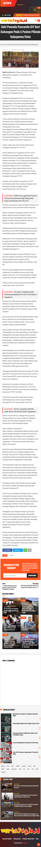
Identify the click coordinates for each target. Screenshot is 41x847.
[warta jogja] (20, 835)
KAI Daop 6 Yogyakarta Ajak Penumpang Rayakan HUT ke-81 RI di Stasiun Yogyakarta (20, 294)
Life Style (29, 766)
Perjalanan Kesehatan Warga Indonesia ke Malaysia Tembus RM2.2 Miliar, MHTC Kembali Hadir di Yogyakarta (29, 643)
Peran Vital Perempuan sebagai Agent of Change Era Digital (25, 753)
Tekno (28, 769)
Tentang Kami (17, 839)
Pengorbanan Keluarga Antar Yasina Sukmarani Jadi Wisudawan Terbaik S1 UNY (25, 796)
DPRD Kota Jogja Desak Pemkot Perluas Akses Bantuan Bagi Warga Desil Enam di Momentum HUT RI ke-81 (20, 198)
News (11, 556)
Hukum (12, 766)
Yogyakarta (3, 772)
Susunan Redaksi (7, 839)
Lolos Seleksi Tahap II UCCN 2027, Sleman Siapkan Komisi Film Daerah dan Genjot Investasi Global (10, 643)
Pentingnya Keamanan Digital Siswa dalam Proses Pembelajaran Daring (25, 734)
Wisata (37, 769)
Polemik (7, 769)
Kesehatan (24, 766)
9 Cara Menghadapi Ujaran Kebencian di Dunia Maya (25, 743)
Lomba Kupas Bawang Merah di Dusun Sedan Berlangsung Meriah (10, 628)
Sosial (20, 769)
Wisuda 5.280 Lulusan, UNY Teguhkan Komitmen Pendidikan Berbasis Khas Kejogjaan (26, 805)
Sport (24, 769)
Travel (33, 769)
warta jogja (24, 843)
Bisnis (8, 766)
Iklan (37, 839)
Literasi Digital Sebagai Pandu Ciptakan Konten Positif (26, 723)
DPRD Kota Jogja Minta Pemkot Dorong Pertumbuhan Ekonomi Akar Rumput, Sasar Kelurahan (28, 626)
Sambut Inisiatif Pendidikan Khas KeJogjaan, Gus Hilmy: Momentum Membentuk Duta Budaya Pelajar (29, 609)
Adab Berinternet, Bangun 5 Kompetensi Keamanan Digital (25, 715)
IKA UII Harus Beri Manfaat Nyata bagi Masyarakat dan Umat (11, 611)
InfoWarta (18, 766)
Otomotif (2, 769)
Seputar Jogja (14, 769)
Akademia (3, 766)
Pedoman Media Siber (28, 839)
